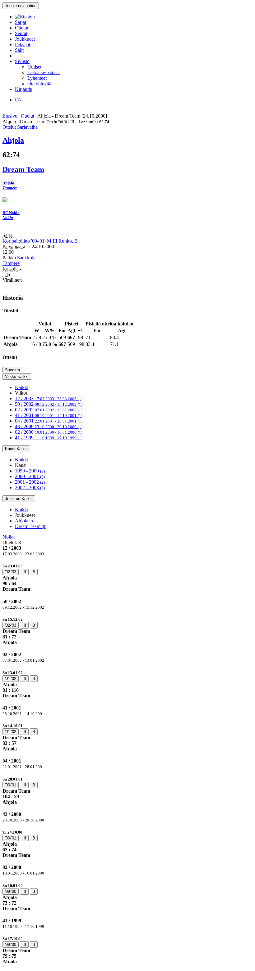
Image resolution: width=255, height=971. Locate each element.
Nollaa (9, 536)
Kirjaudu (23, 89)
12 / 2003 (48, 398)
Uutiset (34, 66)
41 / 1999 (48, 437)
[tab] (127, 577)
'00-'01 (10, 785)
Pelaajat (22, 44)
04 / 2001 (48, 420)
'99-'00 (10, 891)
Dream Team (30, 526)
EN (18, 99)
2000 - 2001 (30, 476)
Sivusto (22, 61)
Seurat (21, 33)
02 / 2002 (48, 409)
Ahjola (24, 520)
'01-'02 (10, 678)
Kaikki (21, 387)
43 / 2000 (48, 426)
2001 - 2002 (30, 482)
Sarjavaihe (27, 127)
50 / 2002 (48, 404)
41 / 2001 (48, 415)
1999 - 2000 (30, 470)
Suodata (12, 370)
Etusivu (9, 116)
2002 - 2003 (30, 487)
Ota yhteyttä (39, 83)
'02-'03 (10, 572)
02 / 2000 (48, 432)
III (24, 572)
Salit (19, 50)
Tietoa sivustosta (43, 72)
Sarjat (20, 22)
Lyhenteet (37, 78)
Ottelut (21, 27)
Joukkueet (25, 39)
